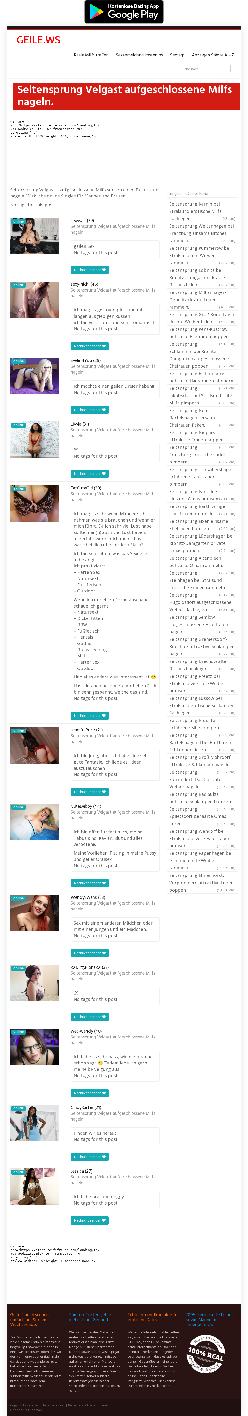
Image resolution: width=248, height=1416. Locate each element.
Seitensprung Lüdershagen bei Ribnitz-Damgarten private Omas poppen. (202, 543)
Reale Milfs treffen (91, 55)
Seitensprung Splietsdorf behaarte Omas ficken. (202, 816)
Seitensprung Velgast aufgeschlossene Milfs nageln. (113, 229)
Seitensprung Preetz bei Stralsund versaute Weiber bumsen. (202, 683)
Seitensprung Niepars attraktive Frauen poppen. (202, 436)
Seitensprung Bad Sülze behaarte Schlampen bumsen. (202, 798)
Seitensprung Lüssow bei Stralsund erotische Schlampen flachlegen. (202, 705)
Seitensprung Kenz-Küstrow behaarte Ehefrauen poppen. (202, 333)
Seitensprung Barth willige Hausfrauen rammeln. (202, 509)
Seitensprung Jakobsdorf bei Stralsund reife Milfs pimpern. (202, 395)
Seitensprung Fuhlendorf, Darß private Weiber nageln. (202, 779)
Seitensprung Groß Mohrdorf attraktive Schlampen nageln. (202, 761)
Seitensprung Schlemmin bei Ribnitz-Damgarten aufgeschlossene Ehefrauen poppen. (202, 355)
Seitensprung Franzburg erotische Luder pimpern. (202, 454)
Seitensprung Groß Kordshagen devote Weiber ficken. (202, 318)
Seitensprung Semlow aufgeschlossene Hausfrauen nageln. (202, 624)
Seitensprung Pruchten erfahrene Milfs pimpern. (202, 724)
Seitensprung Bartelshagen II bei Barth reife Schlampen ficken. (202, 742)
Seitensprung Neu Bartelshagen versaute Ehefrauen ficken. (202, 417)
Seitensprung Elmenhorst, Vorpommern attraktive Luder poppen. (202, 882)
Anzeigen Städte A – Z (213, 55)
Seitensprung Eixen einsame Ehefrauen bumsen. (202, 524)
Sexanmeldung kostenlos (139, 55)
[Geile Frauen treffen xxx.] (39, 41)
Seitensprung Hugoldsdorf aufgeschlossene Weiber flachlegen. (202, 602)
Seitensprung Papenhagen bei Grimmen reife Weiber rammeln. (202, 860)
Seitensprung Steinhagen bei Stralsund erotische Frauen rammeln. (202, 580)
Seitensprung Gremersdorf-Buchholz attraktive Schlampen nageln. (202, 646)
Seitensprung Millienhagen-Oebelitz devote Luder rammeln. (202, 299)
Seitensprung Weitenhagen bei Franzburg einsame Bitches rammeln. (202, 233)
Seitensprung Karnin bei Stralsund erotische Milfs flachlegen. (202, 211)
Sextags (177, 55)
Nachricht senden (88, 269)
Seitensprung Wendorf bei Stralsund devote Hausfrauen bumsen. (202, 838)
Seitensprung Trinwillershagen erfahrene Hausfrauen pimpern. (202, 476)
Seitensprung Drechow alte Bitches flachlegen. (202, 664)
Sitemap (36, 1410)
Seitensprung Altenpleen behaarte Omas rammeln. (202, 562)
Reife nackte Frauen (83, 1405)
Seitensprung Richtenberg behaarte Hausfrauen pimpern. (202, 377)
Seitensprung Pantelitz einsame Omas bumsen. (202, 495)
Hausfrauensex (53, 1405)
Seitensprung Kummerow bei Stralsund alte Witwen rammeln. (202, 255)
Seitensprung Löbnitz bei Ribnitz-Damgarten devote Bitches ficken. (202, 277)
